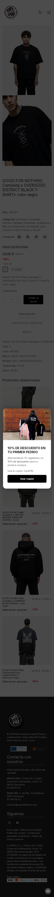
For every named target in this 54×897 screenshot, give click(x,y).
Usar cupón (27, 478)
